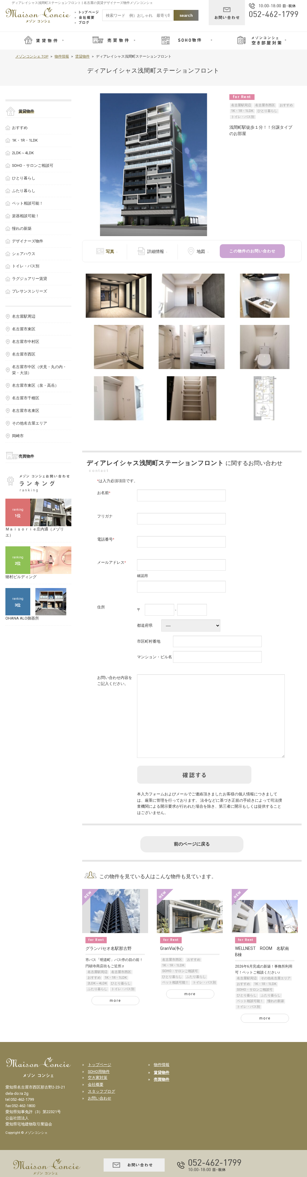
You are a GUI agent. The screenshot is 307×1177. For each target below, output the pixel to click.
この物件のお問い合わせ (252, 251)
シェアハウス (23, 253)
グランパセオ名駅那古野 (108, 948)
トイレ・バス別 (242, 117)
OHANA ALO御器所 (22, 618)
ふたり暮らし (97, 989)
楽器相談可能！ (25, 216)
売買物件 (26, 456)
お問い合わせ (99, 1098)
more (115, 1000)
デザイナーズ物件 (27, 241)
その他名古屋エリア (276, 978)
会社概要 (95, 1084)
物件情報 (62, 56)
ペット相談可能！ (175, 982)
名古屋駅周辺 (241, 105)
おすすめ (286, 105)
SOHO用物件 (99, 1071)
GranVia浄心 (171, 948)
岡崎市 (18, 436)
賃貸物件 (82, 56)
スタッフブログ (101, 1091)
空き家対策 (97, 1077)
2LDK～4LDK (97, 983)
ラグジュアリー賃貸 (29, 278)
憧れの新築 (275, 1001)
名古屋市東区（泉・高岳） (35, 385)
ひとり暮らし (267, 111)
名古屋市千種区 (25, 398)
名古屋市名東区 (25, 410)
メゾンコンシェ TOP (31, 56)
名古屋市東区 (23, 329)
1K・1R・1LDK (242, 111)
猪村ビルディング (21, 577)
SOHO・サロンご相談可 (180, 971)
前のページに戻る (192, 844)
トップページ (99, 1064)
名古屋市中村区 (25, 341)
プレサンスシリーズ (29, 291)
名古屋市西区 (265, 105)
